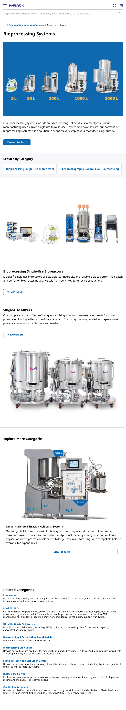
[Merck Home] (16, 6)
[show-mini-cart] (121, 5)
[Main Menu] (5, 5)
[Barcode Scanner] (114, 6)
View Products (62, 551)
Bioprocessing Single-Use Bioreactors (30, 169)
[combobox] (63, 13)
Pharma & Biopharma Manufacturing (26, 25)
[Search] (119, 13)
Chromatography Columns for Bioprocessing (90, 169)
